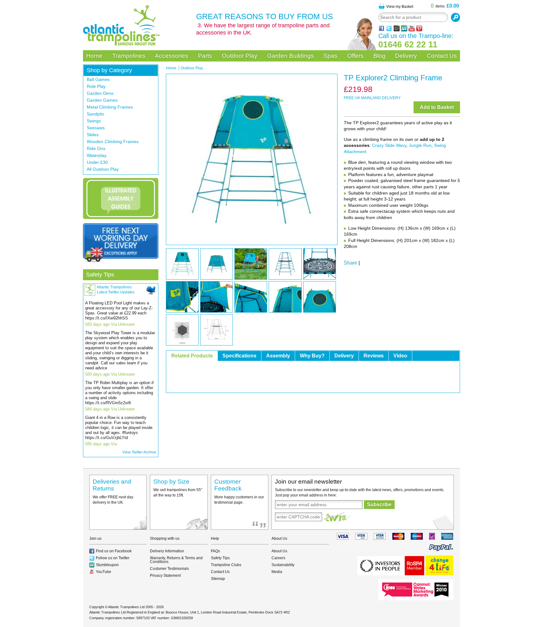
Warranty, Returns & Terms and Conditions (176, 560)
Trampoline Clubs (226, 565)
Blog (379, 55)
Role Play (96, 86)
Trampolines (128, 55)
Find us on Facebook (114, 551)
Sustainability (283, 565)
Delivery (406, 55)
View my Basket (399, 6)
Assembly (278, 355)
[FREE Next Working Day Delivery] (120, 242)
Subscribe (379, 504)
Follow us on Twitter (112, 558)
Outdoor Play (239, 55)
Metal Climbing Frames (110, 107)
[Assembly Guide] (120, 198)
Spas (330, 55)
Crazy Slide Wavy (389, 145)
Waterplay (97, 155)
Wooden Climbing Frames (113, 141)
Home (94, 55)
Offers (355, 55)
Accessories (171, 55)
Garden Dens (100, 93)
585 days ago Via (101, 444)
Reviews (374, 355)
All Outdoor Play (103, 169)
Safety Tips (100, 274)
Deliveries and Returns (112, 485)
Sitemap (218, 578)
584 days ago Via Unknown (110, 409)
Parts (205, 55)
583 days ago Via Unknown (110, 324)
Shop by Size (171, 481)
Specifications (239, 355)
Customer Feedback (228, 485)
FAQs (215, 551)
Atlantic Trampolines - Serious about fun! (121, 25)
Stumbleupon (107, 565)
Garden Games (102, 100)
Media (277, 572)
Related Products (192, 355)
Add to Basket (437, 107)
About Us (279, 551)
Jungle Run (420, 145)
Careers (278, 558)
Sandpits (95, 113)
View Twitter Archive (139, 452)
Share (350, 262)
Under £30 (97, 162)
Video (400, 355)
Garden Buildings (290, 55)
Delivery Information (167, 551)
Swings (94, 120)
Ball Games (98, 79)
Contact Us (442, 55)
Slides (93, 134)
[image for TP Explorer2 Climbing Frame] (251, 159)
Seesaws (96, 127)
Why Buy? (312, 355)
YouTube (103, 572)
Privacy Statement (165, 575)
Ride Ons (96, 148)
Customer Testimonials (169, 568)
